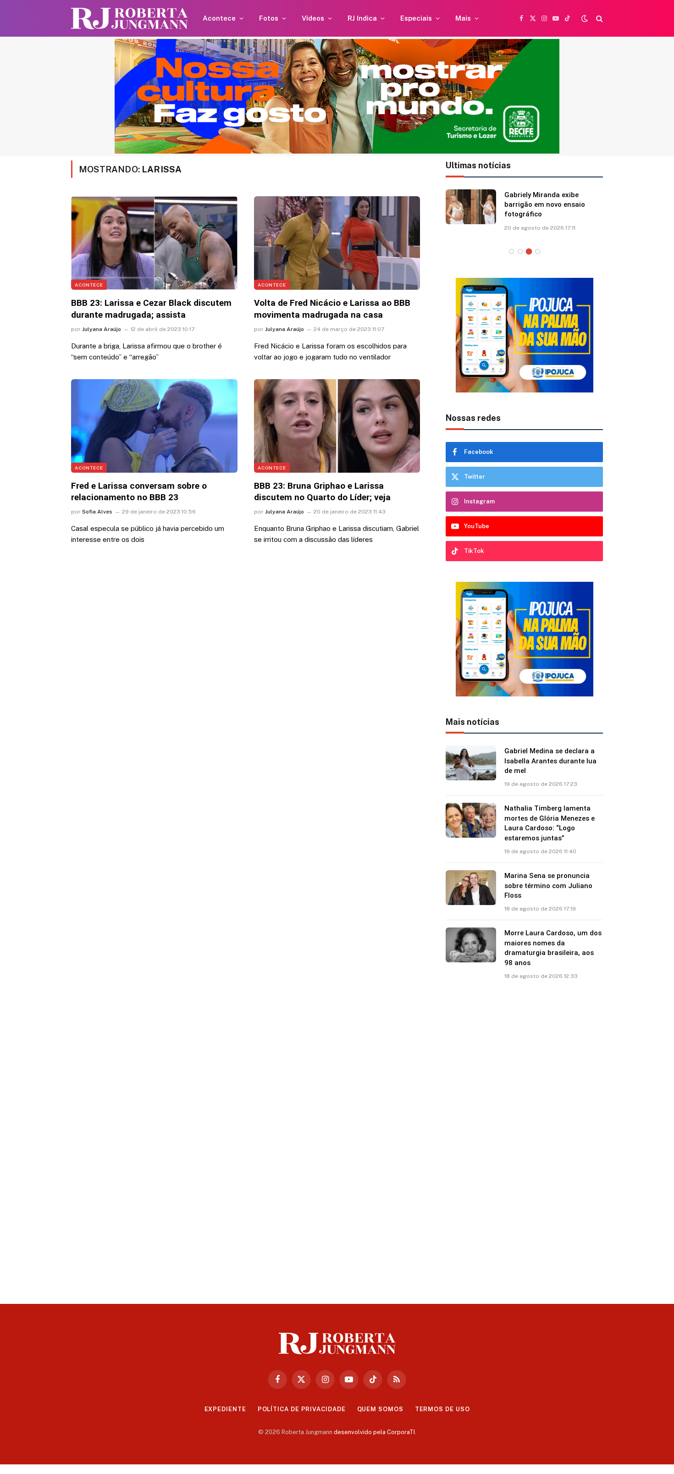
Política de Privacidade (302, 1409)
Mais (463, 18)
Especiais (416, 18)
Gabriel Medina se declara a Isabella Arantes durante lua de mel (550, 761)
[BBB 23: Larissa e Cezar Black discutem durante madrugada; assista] (154, 243)
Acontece (219, 18)
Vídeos (313, 18)
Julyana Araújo (101, 329)
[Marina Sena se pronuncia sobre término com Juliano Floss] (471, 887)
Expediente (225, 1409)
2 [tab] (520, 251)
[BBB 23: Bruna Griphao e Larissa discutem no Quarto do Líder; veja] (337, 426)
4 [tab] (537, 251)
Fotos (268, 18)
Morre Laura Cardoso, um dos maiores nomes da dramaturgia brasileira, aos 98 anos (553, 947)
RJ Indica (362, 18)
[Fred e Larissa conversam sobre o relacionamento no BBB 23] (154, 426)
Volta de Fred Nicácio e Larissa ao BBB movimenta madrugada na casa (332, 309)
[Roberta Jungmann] (129, 18)
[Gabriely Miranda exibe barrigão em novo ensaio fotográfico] (471, 206)
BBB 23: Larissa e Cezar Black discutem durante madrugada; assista (151, 309)
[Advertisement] (524, 1138)
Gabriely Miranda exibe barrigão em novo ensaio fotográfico (544, 205)
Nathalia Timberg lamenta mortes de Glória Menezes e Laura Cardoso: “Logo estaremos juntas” (549, 823)
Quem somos (380, 1409)
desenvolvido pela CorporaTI (374, 1432)
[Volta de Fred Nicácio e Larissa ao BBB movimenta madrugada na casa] (337, 243)
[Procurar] (598, 18)
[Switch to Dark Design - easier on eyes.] (584, 18)
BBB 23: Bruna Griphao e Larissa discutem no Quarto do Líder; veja (322, 491)
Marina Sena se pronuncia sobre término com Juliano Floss (548, 886)
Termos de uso (442, 1409)
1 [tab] (511, 251)
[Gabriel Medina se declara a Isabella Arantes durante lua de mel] (471, 762)
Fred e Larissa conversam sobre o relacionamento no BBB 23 (139, 491)
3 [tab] (529, 251)
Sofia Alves (97, 511)
